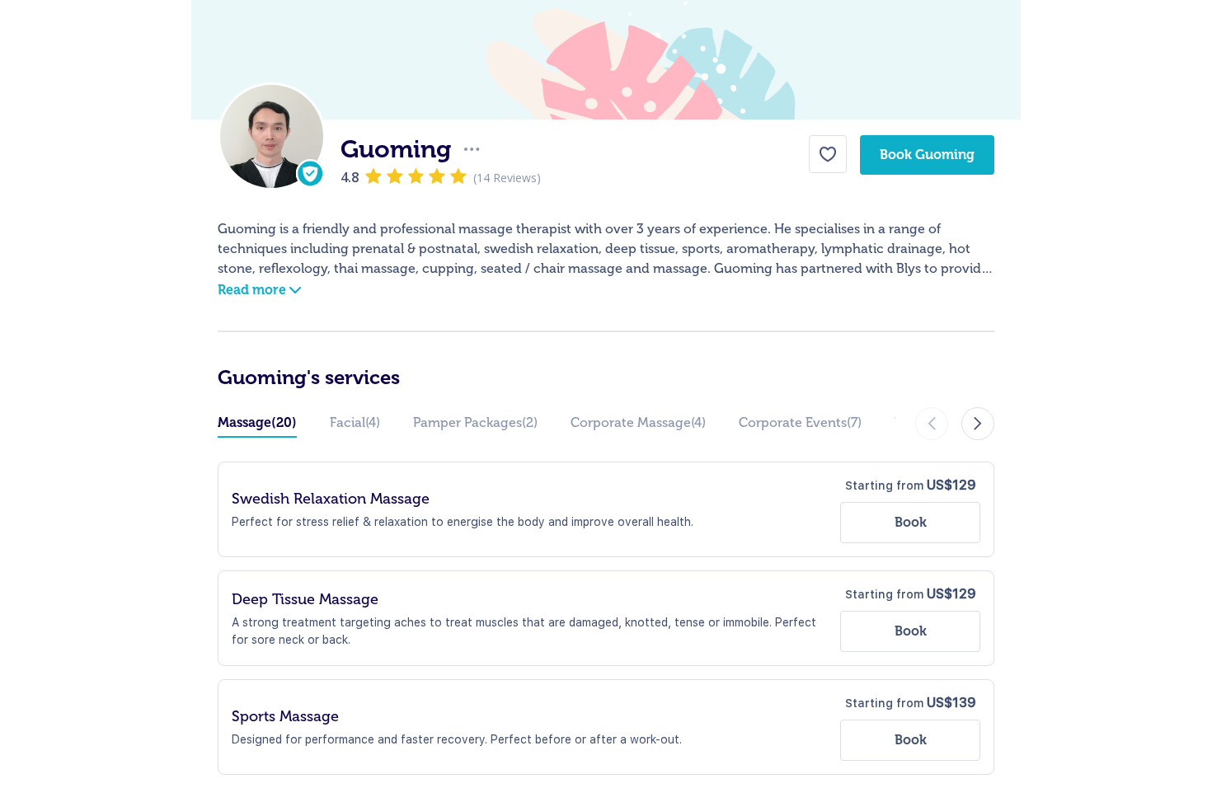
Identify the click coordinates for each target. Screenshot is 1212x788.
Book (911, 522)
